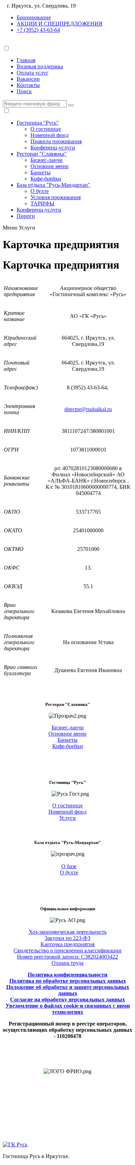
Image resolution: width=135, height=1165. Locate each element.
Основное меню (49, 166)
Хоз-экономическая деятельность (68, 932)
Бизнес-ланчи (46, 160)
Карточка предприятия (67, 944)
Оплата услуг (32, 73)
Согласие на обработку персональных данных (67, 999)
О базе (68, 866)
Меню (10, 228)
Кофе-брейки (45, 179)
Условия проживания (55, 197)
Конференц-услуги (52, 148)
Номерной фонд (49, 135)
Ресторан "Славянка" (42, 154)
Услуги (27, 228)
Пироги (26, 216)
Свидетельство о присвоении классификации (68, 950)
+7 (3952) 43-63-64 (38, 30)
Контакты (28, 85)
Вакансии (28, 79)
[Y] (71, 105)
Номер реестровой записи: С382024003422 (67, 957)
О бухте (39, 191)
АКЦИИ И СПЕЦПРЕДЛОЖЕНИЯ (59, 24)
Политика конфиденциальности (67, 975)
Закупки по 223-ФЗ (67, 938)
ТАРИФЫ (42, 203)
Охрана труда (67, 963)
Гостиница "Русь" (38, 123)
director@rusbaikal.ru (88, 409)
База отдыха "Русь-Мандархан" (53, 185)
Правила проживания (56, 141)
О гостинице (45, 129)
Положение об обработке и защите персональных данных (67, 990)
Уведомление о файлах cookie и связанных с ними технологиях (68, 1009)
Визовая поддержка (40, 66)
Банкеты (40, 172)
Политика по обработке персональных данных (67, 981)
